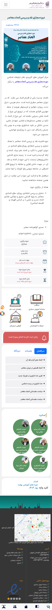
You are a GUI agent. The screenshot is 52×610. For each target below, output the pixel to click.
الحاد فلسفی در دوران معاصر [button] (31, 368)
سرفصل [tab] (40, 351)
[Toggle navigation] (6, 5)
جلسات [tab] (28, 351)
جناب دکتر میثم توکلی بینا (39, 430)
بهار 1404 (33, 487)
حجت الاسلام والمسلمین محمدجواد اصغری (21, 432)
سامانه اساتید (42, 590)
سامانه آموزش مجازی (40, 584)
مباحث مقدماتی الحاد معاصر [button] (31, 391)
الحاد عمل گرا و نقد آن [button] (34, 360)
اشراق (19, 563)
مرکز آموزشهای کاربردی (40, 601)
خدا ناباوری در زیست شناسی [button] (32, 383)
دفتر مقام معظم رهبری (14, 552)
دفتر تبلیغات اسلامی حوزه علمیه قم (14, 556)
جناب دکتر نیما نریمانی (21, 467)
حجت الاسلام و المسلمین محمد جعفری (39, 468)
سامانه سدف (43, 587)
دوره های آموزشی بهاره (28, 484)
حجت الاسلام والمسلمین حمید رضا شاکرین (39, 450)
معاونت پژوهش (15, 560)
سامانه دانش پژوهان (40, 592)
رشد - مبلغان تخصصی (40, 598)
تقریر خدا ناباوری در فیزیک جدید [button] (30, 375)
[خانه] (39, 4)
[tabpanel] (26, 380)
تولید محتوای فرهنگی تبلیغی (38, 595)
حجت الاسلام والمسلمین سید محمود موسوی (21, 450)
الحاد (36, 481)
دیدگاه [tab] (17, 351)
